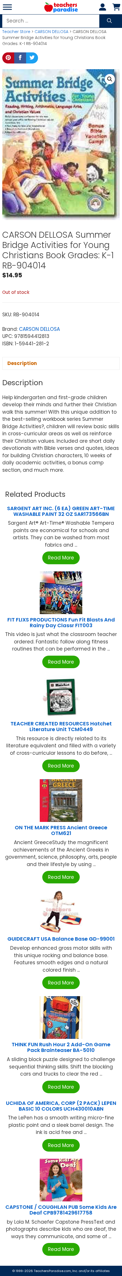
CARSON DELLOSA (51, 31)
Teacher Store (16, 31)
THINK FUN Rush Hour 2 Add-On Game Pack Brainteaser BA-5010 (61, 1047)
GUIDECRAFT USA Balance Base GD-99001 (61, 938)
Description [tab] (22, 363)
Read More (61, 557)
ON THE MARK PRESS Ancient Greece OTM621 (61, 830)
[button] (110, 79)
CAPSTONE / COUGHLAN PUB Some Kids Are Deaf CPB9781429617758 (61, 1209)
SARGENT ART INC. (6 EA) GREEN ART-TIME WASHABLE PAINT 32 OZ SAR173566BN (61, 511)
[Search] (109, 21)
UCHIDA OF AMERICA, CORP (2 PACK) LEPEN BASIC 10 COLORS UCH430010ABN (61, 1105)
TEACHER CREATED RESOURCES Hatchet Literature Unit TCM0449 (61, 726)
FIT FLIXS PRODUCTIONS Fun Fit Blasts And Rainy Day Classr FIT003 (61, 622)
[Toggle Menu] (7, 7)
